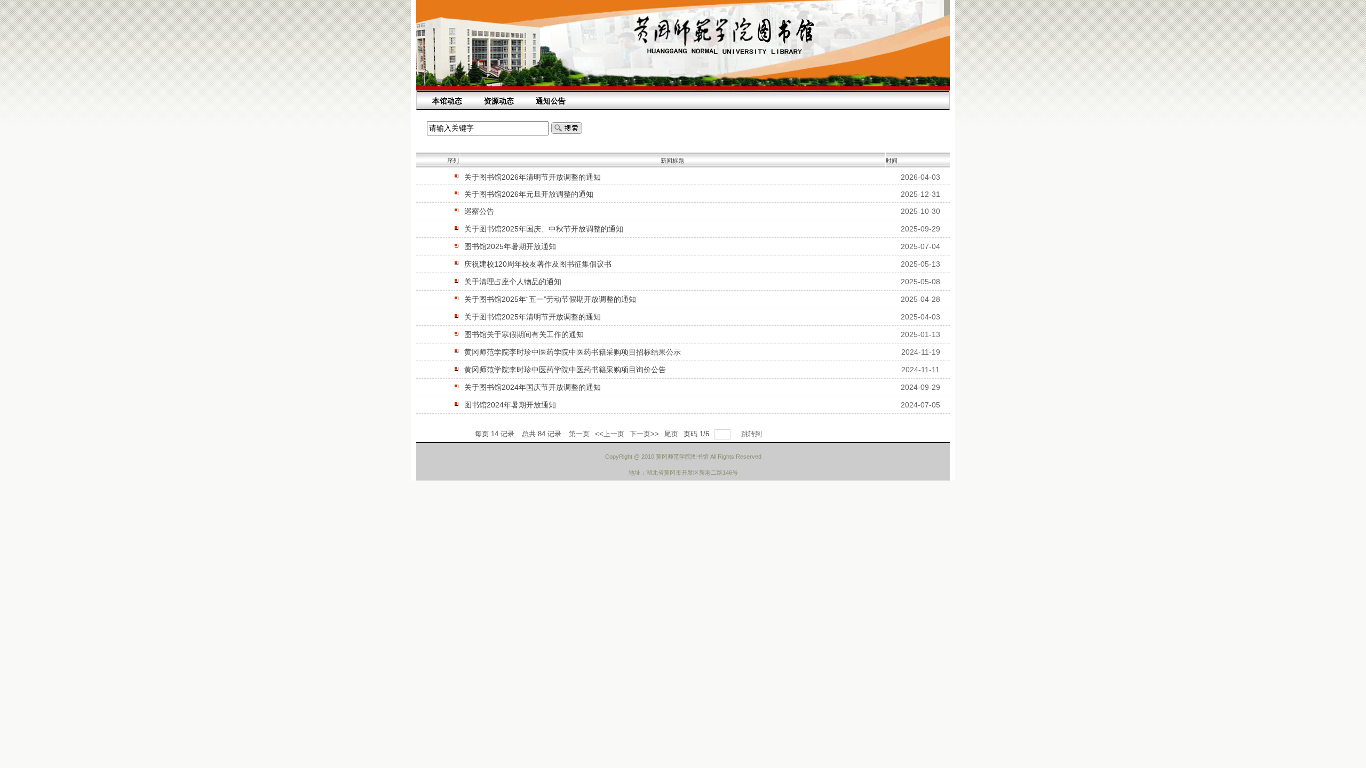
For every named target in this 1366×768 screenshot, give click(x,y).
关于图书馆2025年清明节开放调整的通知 (532, 317)
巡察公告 (479, 211)
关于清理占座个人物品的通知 (512, 281)
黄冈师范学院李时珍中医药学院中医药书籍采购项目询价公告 (565, 369)
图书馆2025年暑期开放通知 (510, 246)
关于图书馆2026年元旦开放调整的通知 (528, 194)
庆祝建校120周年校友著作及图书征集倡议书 (537, 264)
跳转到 (752, 434)
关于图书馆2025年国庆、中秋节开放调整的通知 (543, 229)
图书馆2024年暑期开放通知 (510, 405)
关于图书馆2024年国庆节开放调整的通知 (532, 387)
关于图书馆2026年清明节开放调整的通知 (532, 177)
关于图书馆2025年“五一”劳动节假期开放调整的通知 (550, 299)
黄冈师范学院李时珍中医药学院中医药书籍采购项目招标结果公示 (572, 352)
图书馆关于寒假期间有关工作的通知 (524, 334)
